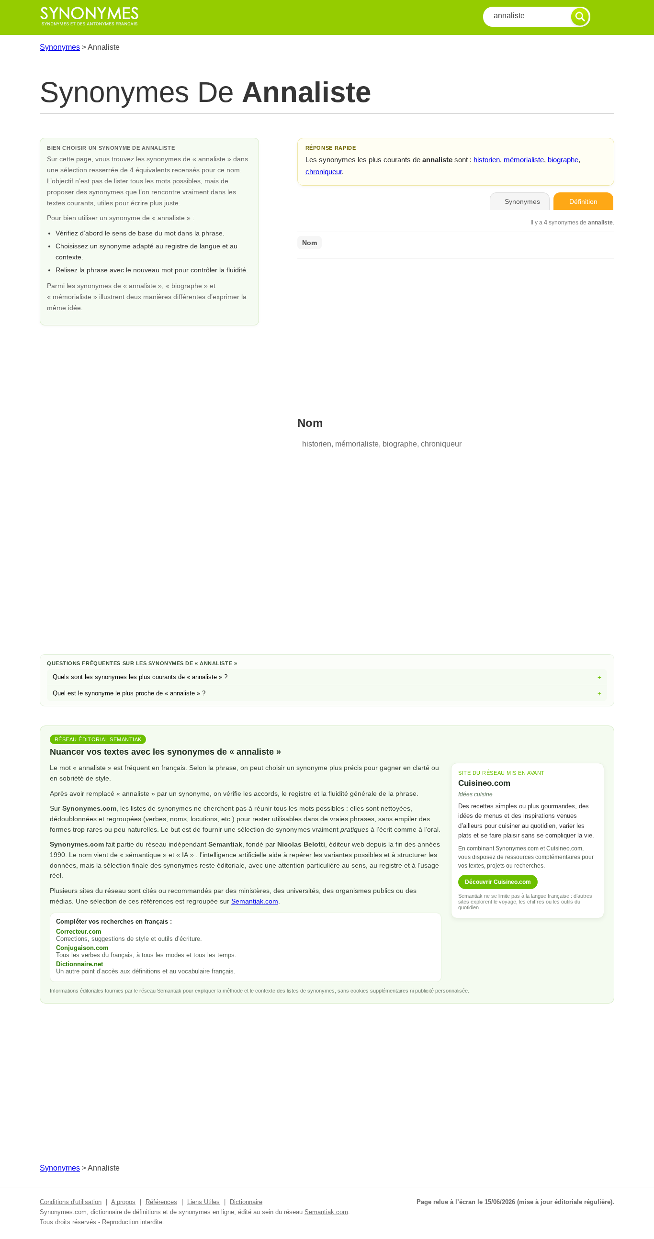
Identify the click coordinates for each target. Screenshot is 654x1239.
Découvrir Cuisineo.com (498, 882)
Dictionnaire (246, 1202)
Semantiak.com (254, 901)
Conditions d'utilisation (70, 1202)
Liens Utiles (203, 1202)
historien (487, 160)
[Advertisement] (455, 331)
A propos (123, 1202)
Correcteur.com (78, 931)
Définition (583, 201)
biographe (563, 160)
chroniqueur (323, 171)
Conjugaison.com (82, 947)
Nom (309, 242)
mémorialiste (524, 160)
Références (161, 1202)
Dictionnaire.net (79, 964)
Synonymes (60, 47)
